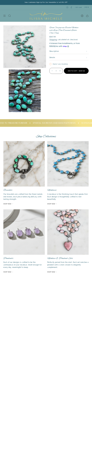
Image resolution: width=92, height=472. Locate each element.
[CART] (87, 15)
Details (52, 57)
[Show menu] (4, 15)
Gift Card (78, 7)
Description (54, 51)
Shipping (53, 39)
